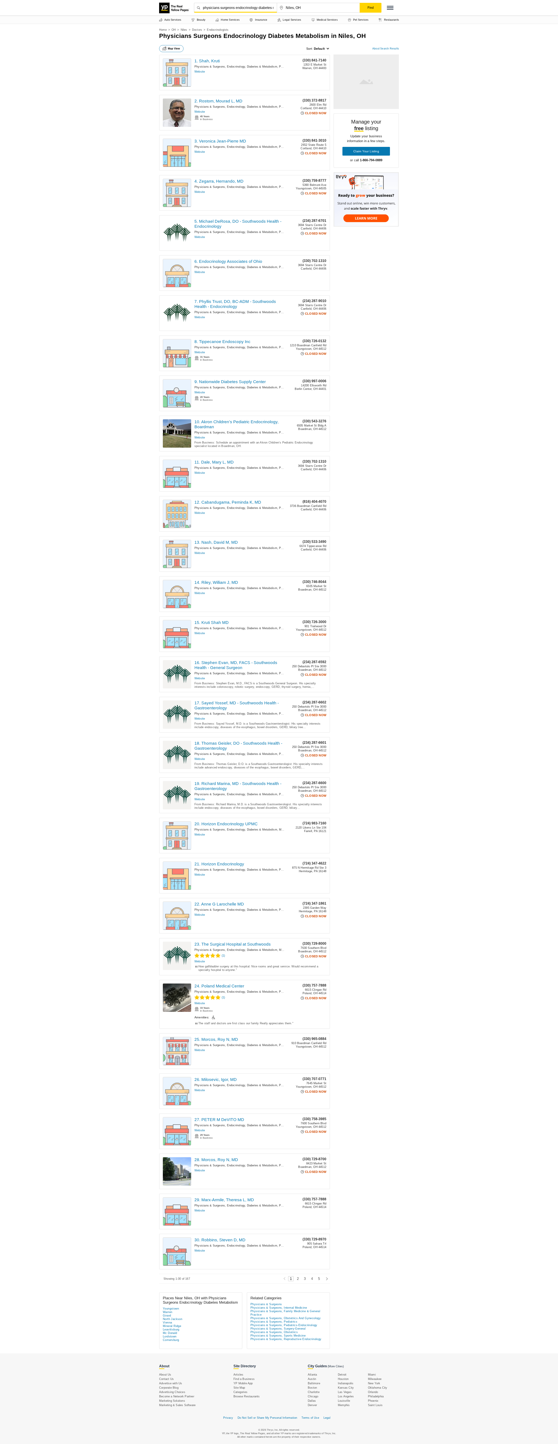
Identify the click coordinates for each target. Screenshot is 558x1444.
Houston (343, 1379)
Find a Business (244, 1379)
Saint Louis (375, 1405)
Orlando (373, 1392)
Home (163, 29)
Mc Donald (170, 1333)
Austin (312, 1379)
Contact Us (166, 1379)
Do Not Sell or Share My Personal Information (267, 1417)
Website (199, 71)
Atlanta (312, 1374)
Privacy (228, 1417)
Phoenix (373, 1400)
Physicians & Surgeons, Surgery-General (278, 1328)
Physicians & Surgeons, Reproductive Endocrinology (286, 1339)
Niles (184, 29)
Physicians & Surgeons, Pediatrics (273, 1321)
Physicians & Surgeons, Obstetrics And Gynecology (285, 1318)
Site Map (239, 1387)
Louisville (344, 1400)
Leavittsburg (171, 1329)
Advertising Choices (172, 1392)
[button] (390, 8)
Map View (174, 48)
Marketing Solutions (172, 1400)
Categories (240, 1392)
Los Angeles (346, 1396)
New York (374, 1383)
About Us (165, 1374)
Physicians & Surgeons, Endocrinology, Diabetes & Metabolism (235, 66)
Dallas (312, 1400)
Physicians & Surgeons (266, 1304)
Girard (167, 1315)
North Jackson (172, 1319)
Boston (312, 1387)
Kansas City (346, 1387)
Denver (312, 1405)
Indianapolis (345, 1383)
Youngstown (171, 1308)
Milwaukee (375, 1379)
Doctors (197, 29)
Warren (167, 1312)
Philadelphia (376, 1396)
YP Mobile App (243, 1383)
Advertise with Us (170, 1383)
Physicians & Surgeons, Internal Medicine (278, 1307)
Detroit (342, 1374)
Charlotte (314, 1392)
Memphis (344, 1405)
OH (174, 29)
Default (319, 48)
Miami (372, 1374)
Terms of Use (310, 1417)
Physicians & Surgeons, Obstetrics (274, 1332)
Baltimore (314, 1383)
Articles (238, 1374)
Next (325, 1278)
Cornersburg (171, 1340)
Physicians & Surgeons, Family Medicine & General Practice (285, 1313)
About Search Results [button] (385, 48)
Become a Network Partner (176, 1396)
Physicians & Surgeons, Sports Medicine (278, 1335)
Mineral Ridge (172, 1326)
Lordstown (170, 1336)
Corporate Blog (169, 1387)
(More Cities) (336, 1366)
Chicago (313, 1396)
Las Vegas (345, 1392)
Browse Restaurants (246, 1396)
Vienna (167, 1322)
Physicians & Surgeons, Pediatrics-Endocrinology (283, 1325)
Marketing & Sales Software (177, 1405)
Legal (326, 1417)
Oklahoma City (377, 1387)
